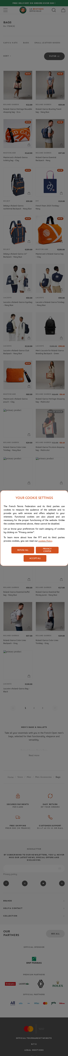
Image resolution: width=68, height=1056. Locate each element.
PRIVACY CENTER (47, 549)
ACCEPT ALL (35, 558)
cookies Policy (45, 541)
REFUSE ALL (22, 550)
